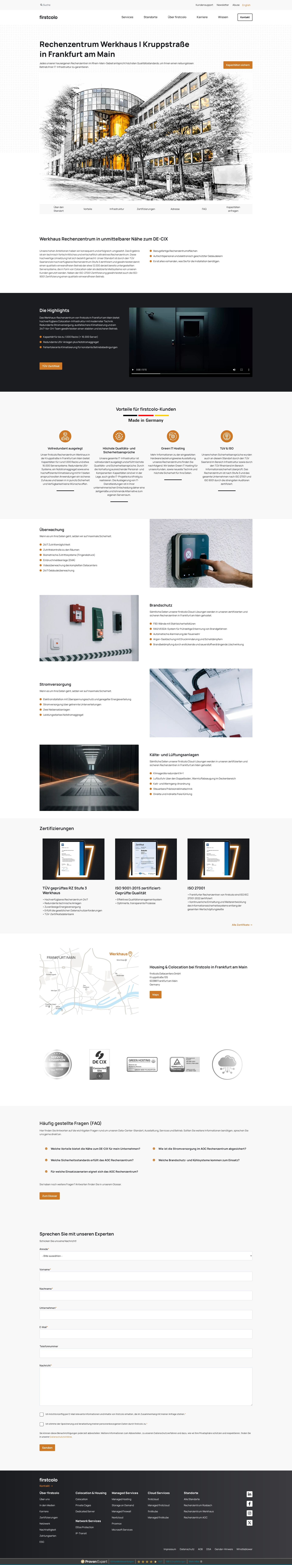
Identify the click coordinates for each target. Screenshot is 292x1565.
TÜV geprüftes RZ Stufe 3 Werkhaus (65, 890)
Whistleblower (244, 1549)
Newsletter (223, 5)
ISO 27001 (196, 887)
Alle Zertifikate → (242, 924)
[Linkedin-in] (249, 1494)
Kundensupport (204, 5)
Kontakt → (46, 1486)
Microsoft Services (122, 1529)
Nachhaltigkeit (48, 1529)
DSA (208, 1549)
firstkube (153, 1511)
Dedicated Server (85, 1511)
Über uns (45, 1499)
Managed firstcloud (158, 1505)
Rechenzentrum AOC (195, 1517)
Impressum (170, 1549)
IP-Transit (81, 1533)
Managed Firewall (121, 1511)
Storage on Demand (123, 1505)
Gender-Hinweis (224, 1549)
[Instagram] (249, 1513)
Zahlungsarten (48, 1535)
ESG (42, 1542)
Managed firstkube (158, 1517)
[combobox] (90, 4)
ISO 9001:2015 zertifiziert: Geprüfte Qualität (138, 890)
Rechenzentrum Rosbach (198, 1505)
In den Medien (47, 1505)
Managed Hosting (121, 1499)
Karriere (44, 1511)
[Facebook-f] (249, 1504)
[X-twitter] (249, 1523)
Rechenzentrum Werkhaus (199, 1511)
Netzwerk (45, 1523)
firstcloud (153, 1499)
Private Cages (83, 1505)
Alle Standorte (192, 1499)
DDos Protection (85, 1527)
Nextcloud (117, 1517)
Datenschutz (187, 1549)
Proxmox (117, 1523)
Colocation (82, 1499)
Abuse (236, 5)
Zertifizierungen (49, 1517)
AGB (200, 1549)
